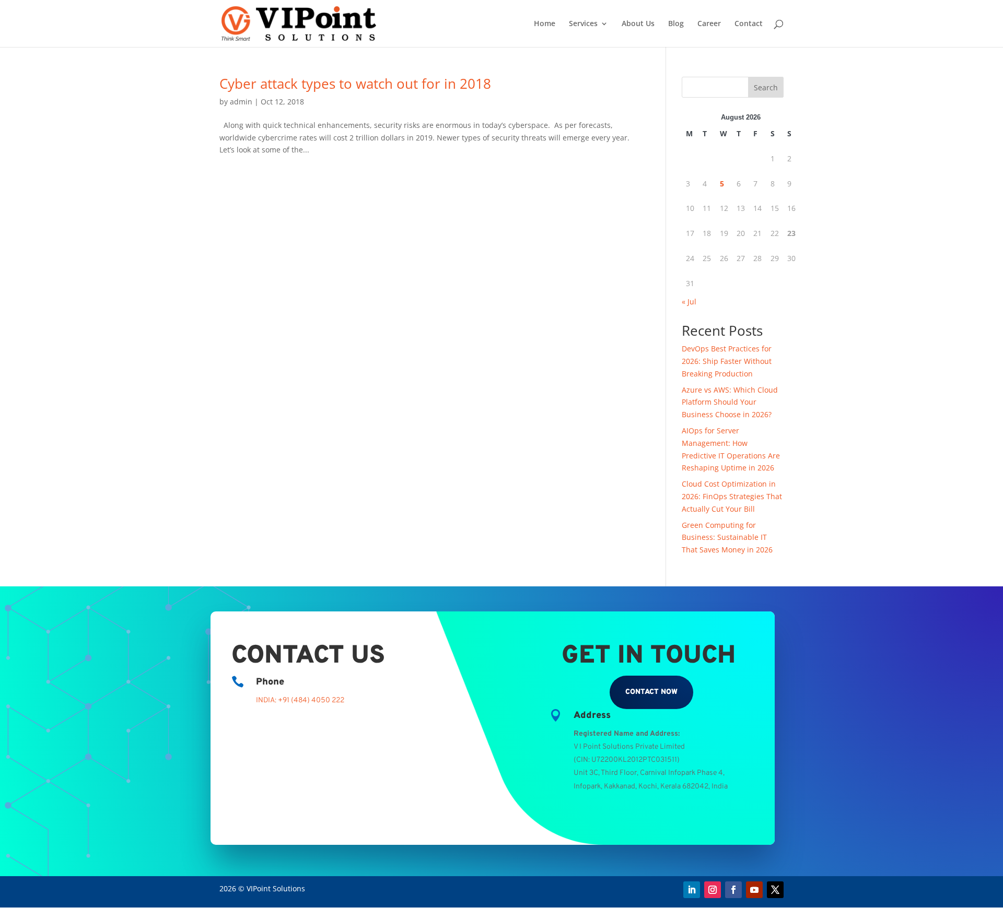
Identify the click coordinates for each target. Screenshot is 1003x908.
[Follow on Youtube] (754, 889)
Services (583, 24)
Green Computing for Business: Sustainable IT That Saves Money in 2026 (727, 537)
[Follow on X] (775, 889)
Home (544, 24)
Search (766, 87)
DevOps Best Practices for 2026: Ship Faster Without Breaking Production (727, 361)
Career (709, 24)
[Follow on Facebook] (733, 889)
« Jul (689, 301)
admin (241, 102)
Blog (676, 24)
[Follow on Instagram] (712, 889)
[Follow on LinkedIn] (691, 889)
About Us (638, 24)
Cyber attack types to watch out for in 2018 (355, 83)
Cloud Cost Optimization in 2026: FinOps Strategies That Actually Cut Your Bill (732, 496)
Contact (748, 24)
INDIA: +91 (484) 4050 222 (300, 700)
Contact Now (651, 692)
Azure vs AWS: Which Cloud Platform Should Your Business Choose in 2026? (730, 402)
